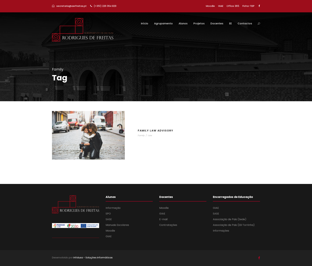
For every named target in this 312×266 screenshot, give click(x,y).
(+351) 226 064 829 (105, 6)
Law (150, 135)
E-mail (163, 219)
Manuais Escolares (117, 225)
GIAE (220, 6)
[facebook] (259, 6)
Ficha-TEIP (248, 6)
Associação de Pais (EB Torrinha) (234, 225)
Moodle (210, 6)
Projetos (199, 23)
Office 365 (233, 6)
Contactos (245, 23)
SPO (108, 213)
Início (144, 23)
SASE (109, 219)
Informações (221, 231)
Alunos (183, 23)
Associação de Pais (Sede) (229, 219)
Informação (113, 208)
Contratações (168, 225)
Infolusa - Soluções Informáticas (93, 257)
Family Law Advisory (155, 130)
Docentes (216, 23)
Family (141, 135)
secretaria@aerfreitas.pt (71, 6)
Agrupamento (163, 23)
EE (230, 23)
